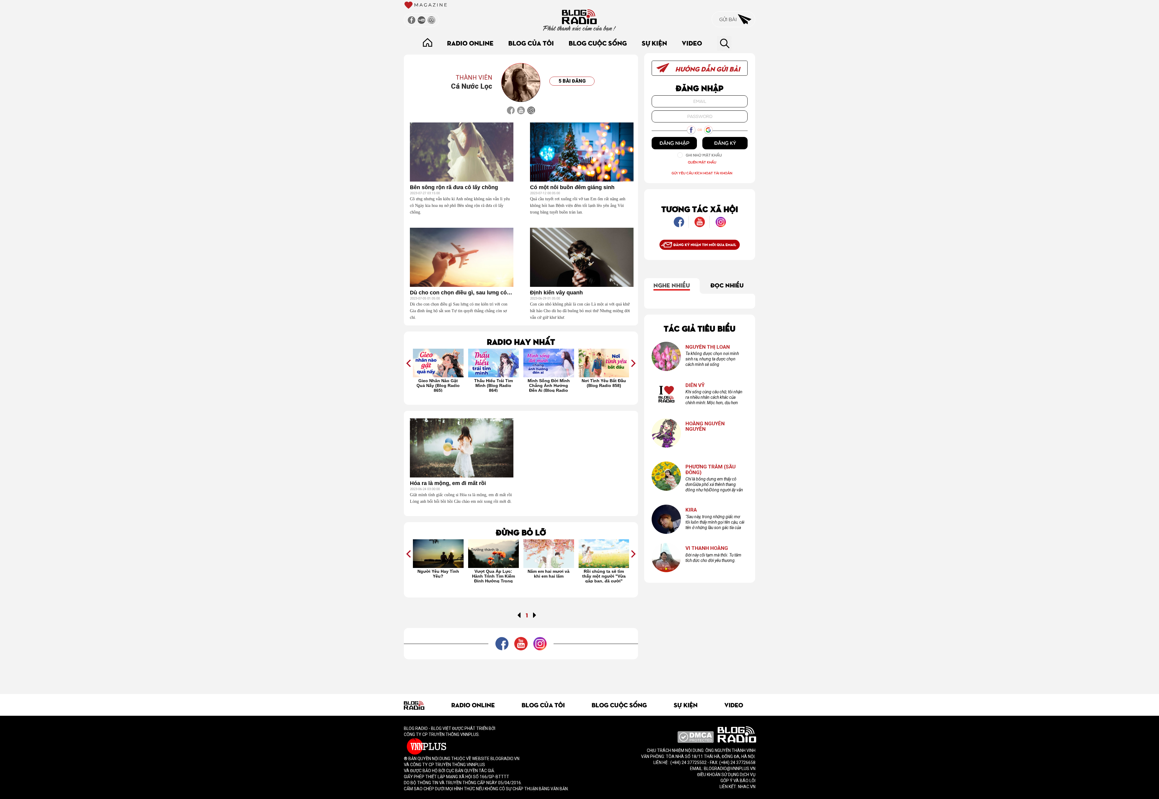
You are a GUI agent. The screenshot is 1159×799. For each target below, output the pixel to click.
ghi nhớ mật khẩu (704, 155)
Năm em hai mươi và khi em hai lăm (493, 574)
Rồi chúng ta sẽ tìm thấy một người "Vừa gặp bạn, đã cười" (548, 576)
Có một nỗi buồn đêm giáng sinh (572, 187)
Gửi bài (728, 19)
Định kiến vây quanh (556, 293)
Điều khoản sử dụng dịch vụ (726, 774)
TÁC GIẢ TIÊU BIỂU (700, 328)
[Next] (534, 615)
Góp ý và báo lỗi (737, 780)
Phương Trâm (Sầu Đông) (710, 469)
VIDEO (692, 42)
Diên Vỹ (695, 385)
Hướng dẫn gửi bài (707, 68)
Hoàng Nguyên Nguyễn (705, 426)
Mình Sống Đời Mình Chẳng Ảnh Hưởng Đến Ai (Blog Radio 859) (493, 385)
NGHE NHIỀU (671, 285)
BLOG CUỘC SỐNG (598, 42)
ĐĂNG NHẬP (674, 143)
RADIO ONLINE (470, 42)
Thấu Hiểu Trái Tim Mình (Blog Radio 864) (438, 385)
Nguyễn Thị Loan (707, 347)
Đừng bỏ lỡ (521, 532)
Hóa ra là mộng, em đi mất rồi (448, 483)
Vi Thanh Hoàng (706, 548)
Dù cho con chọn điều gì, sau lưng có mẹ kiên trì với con (461, 293)
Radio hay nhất (521, 341)
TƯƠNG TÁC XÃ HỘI (699, 208)
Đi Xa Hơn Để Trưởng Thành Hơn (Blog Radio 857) (604, 385)
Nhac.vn (746, 786)
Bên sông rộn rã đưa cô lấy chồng (454, 187)
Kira (691, 510)
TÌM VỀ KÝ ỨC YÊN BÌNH (603, 574)
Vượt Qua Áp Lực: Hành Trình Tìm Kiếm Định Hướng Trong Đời (438, 576)
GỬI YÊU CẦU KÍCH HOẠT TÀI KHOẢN (702, 173)
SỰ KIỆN (654, 42)
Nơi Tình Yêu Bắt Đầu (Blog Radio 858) (548, 383)
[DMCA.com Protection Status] (695, 736)
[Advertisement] (521, 672)
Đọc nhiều (727, 285)
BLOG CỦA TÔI (531, 42)
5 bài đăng (572, 81)
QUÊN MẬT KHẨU (702, 162)
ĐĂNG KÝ (725, 143)
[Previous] (519, 615)
